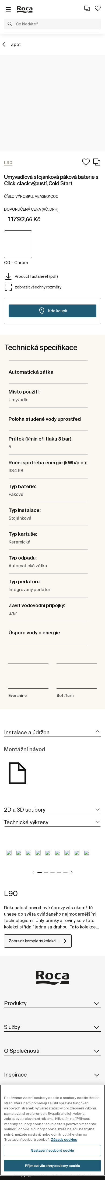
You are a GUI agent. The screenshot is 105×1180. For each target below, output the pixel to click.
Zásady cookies (64, 1139)
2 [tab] (46, 872)
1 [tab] (39, 872)
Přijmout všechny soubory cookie (52, 1166)
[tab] (52, 732)
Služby (12, 1027)
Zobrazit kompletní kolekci (32, 941)
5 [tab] (65, 872)
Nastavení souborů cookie (52, 1150)
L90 (11, 893)
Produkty (15, 1003)
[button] (10, 24)
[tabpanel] (9, 856)
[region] (52, 1130)
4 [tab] (59, 872)
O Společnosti (21, 1051)
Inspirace (15, 1074)
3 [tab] (52, 872)
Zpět (16, 44)
